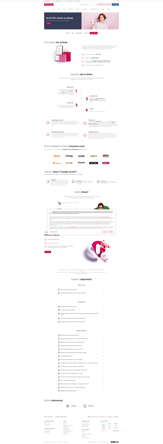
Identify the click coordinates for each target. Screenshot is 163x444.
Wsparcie (103, 9)
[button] (114, 1)
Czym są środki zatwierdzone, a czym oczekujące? (71, 359)
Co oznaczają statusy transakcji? (67, 310)
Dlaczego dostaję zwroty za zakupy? (68, 306)
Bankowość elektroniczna (94, 9)
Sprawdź (49, 23)
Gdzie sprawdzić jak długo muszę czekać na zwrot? (71, 349)
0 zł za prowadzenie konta (53, 239)
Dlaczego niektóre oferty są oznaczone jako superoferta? (72, 387)
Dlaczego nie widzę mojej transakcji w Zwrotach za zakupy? (73, 352)
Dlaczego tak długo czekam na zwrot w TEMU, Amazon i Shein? (74, 338)
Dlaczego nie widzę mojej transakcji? (68, 390)
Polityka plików (72, 226)
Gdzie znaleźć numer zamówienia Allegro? (69, 335)
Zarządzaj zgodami (54, 232)
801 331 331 (48, 417)
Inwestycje (77, 9)
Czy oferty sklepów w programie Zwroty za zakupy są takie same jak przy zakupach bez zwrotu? (79, 314)
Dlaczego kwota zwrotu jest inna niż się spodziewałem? (72, 342)
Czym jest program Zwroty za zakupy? (68, 289)
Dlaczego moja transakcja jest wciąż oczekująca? (71, 345)
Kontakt (109, 9)
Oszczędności (70, 9)
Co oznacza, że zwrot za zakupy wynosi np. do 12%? (71, 373)
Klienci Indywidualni (47, 11)
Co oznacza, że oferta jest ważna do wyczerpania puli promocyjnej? (75, 376)
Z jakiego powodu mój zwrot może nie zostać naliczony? (72, 321)
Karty (59, 9)
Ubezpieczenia (84, 9)
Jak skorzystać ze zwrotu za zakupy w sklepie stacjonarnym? (73, 370)
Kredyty (64, 9)
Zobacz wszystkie (115, 430)
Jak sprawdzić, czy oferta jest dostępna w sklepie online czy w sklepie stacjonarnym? (79, 363)
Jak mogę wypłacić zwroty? (66, 356)
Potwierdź (111, 231)
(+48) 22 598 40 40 (61, 417)
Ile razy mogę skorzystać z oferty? (67, 380)
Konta (54, 9)
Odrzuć (104, 231)
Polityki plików (105, 217)
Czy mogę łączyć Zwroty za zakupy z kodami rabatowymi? (73, 318)
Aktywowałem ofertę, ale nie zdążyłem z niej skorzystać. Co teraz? (74, 383)
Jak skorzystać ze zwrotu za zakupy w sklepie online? (72, 366)
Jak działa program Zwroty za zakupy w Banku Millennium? (73, 293)
